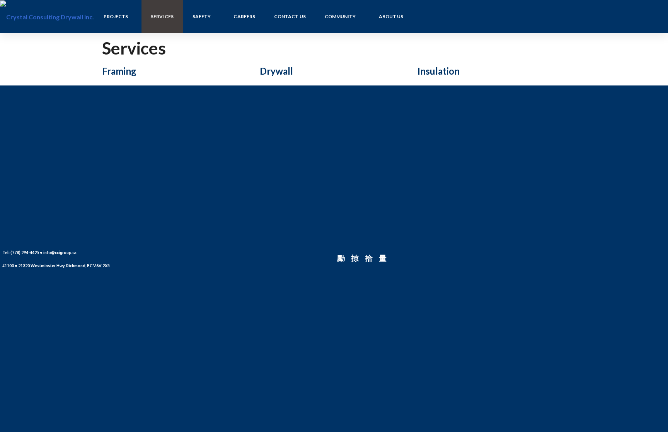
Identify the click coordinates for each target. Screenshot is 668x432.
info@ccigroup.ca (60, 252)
